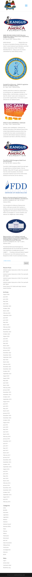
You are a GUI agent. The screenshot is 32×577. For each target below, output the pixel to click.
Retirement (6, 538)
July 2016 (5, 471)
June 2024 (5, 320)
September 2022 (7, 357)
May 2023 (5, 343)
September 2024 (7, 315)
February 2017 (6, 455)
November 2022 (7, 355)
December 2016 (7, 459)
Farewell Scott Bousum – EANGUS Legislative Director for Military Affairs (15, 85)
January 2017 (6, 457)
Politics (5, 533)
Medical (5, 519)
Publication (6, 535)
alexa (4, 508)
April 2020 (5, 383)
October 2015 (6, 492)
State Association (7, 543)
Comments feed (7, 565)
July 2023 (5, 338)
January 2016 (6, 485)
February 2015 (6, 501)
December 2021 (7, 366)
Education (5, 512)
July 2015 (5, 499)
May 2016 (5, 476)
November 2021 (7, 369)
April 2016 (5, 478)
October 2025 (6, 308)
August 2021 (6, 376)
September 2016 (7, 466)
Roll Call (5, 540)
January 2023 (6, 350)
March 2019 (6, 411)
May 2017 (5, 448)
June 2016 (5, 473)
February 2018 (6, 436)
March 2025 (6, 310)
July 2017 (5, 443)
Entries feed (6, 563)
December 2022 (7, 352)
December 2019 (7, 392)
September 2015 (7, 494)
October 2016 (6, 464)
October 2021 (6, 371)
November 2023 (7, 331)
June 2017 (5, 446)
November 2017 (7, 441)
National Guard (7, 524)
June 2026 (5, 299)
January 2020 (6, 390)
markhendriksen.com (19, 575)
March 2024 (6, 324)
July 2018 (5, 425)
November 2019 (7, 394)
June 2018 (5, 427)
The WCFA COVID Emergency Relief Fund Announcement (14, 161)
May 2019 (5, 408)
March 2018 (6, 434)
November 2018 (7, 418)
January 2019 (6, 413)
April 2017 (5, 450)
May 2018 (5, 429)
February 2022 (6, 364)
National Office (17, 39)
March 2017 (6, 452)
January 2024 (6, 329)
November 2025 (7, 306)
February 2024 (6, 327)
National (5, 521)
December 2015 (7, 487)
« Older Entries (7, 260)
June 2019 (5, 406)
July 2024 (5, 317)
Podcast (5, 531)
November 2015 (7, 490)
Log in (4, 560)
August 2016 (6, 469)
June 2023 (5, 341)
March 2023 (6, 345)
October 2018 (6, 420)
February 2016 (6, 483)
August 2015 (6, 497)
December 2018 (7, 415)
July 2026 (5, 296)
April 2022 (5, 359)
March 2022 (6, 362)
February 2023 (6, 348)
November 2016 (7, 462)
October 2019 (6, 397)
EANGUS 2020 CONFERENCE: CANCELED (14, 123)
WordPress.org (6, 567)
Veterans (5, 552)
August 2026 (6, 294)
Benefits (5, 510)
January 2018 (6, 438)
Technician (6, 547)
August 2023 (6, 336)
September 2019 (7, 399)
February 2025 (6, 313)
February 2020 (6, 387)
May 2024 (5, 322)
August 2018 (6, 422)
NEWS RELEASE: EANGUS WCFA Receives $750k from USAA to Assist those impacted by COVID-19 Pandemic (16, 36)
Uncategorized (6, 549)
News (4, 529)
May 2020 (5, 380)
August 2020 (6, 378)
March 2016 (6, 480)
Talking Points (6, 545)
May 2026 (5, 301)
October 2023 (6, 334)
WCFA (4, 554)
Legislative (5, 515)
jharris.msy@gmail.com (10, 200)
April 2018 (5, 432)
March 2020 (6, 385)
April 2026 (5, 303)
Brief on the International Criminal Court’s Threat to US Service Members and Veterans (15, 198)
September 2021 (7, 373)
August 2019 (6, 401)
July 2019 (5, 404)
